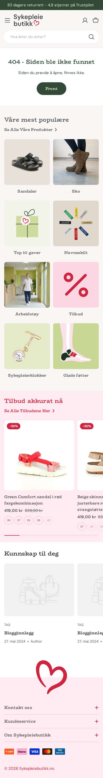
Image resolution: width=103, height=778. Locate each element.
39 (38, 520)
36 (8, 520)
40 (48, 520)
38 (28, 520)
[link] (27, 290)
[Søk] (91, 37)
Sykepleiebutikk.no (36, 768)
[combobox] (51, 36)
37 (18, 520)
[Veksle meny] (7, 20)
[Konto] (85, 20)
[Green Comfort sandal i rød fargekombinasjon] (39, 455)
